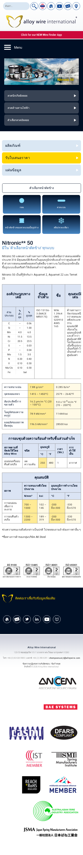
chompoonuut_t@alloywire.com (64, 658)
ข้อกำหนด (55, 663)
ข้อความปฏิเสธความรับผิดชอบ (36, 663)
